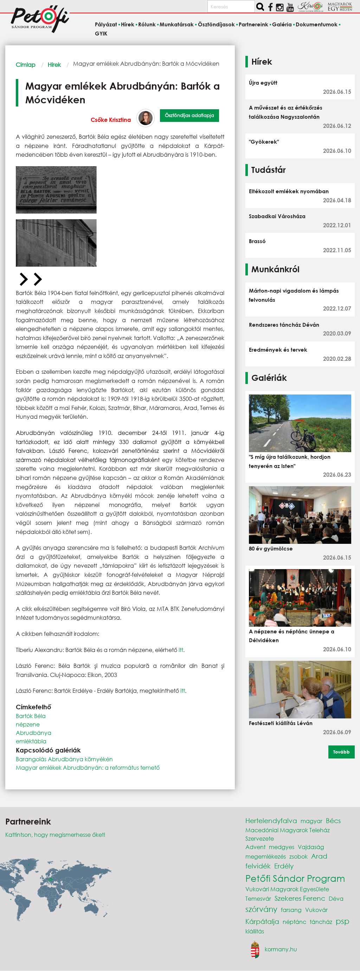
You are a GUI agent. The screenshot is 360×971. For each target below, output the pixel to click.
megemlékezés (265, 856)
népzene (28, 724)
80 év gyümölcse (271, 548)
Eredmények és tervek (278, 349)
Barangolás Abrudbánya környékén (64, 759)
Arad (319, 856)
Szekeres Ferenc (300, 898)
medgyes (281, 847)
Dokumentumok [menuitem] (317, 24)
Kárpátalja (262, 921)
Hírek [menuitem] (127, 24)
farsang (291, 909)
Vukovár (316, 909)
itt (181, 649)
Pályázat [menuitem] (106, 24)
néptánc (294, 921)
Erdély (284, 866)
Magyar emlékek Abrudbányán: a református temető (88, 767)
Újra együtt (263, 82)
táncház (321, 921)
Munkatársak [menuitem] (177, 24)
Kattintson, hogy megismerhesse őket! (55, 834)
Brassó (257, 241)
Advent (255, 847)
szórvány (261, 909)
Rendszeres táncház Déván (284, 324)
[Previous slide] (23, 279)
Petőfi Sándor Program (295, 878)
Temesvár (258, 898)
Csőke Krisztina (111, 119)
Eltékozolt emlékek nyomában (289, 191)
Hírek (54, 64)
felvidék (258, 866)
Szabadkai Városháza (277, 216)
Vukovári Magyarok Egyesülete (287, 889)
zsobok (298, 856)
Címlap (26, 64)
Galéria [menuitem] (282, 24)
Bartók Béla (31, 715)
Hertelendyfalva (271, 820)
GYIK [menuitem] (101, 33)
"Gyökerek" (264, 141)
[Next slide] (37, 279)
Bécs (333, 820)
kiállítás (254, 931)
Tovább (341, 752)
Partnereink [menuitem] (253, 24)
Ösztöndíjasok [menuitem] (216, 24)
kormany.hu (281, 948)
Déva (336, 898)
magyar (311, 821)
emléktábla (31, 741)
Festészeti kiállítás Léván (281, 723)
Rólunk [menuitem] (147, 24)
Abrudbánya (33, 732)
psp (342, 921)
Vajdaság (311, 847)
